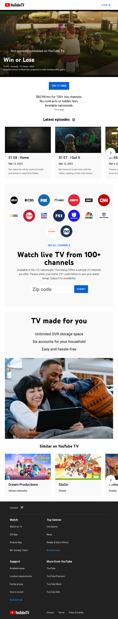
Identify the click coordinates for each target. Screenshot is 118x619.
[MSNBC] (88, 216)
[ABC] (14, 200)
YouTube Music (54, 584)
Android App (16, 542)
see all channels (59, 245)
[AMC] (88, 200)
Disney (62, 490)
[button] (111, 153)
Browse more (53, 550)
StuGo (63, 484)
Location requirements (21, 576)
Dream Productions (23, 484)
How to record (16, 592)
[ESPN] (74, 200)
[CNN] (103, 200)
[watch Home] (28, 140)
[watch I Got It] (78, 140)
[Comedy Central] (14, 216)
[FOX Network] (44, 200)
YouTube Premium (56, 576)
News (49, 534)
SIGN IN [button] (106, 5)
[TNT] (66, 231)
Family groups (16, 584)
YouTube (51, 568)
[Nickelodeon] (51, 231)
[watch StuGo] (78, 467)
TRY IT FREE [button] (59, 85)
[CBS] (29, 200)
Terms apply (59, 110)
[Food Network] (29, 216)
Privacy (50, 612)
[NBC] (58, 200)
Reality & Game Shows (58, 542)
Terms (61, 612)
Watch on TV (16, 526)
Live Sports (52, 526)
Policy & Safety (76, 612)
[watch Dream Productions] (28, 467)
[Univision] (74, 216)
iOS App (14, 534)
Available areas (17, 568)
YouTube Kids (53, 592)
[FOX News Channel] (44, 216)
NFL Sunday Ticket (19, 550)
